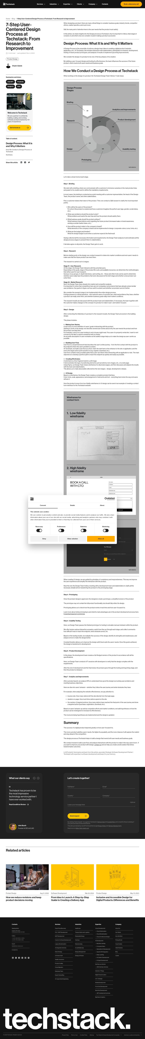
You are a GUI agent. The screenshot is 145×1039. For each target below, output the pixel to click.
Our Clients (118, 932)
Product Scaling (59, 963)
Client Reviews (119, 948)
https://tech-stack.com (82, 828)
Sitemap (92, 1035)
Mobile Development (100, 982)
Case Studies (118, 944)
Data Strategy (58, 951)
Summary (9, 155)
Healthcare (77, 928)
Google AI (10, 86)
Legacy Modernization (60, 944)
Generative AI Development (103, 949)
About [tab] (102, 505)
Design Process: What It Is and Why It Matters (19, 145)
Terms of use (74, 1035)
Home (8, 19)
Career (117, 955)
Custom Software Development (63, 940)
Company (92, 4)
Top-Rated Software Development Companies (108, 1035)
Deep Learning (100, 954)
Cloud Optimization (101, 931)
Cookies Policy (83, 1035)
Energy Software (79, 955)
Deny (44, 539)
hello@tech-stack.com (17, 946)
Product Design (12, 59)
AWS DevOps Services (102, 967)
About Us (117, 928)
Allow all (101, 539)
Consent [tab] (43, 505)
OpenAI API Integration (102, 952)
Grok (18, 86)
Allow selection (72, 539)
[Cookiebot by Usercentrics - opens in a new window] (106, 498)
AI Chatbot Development (102, 957)
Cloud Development (100, 928)
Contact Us (15, 950)
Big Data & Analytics (100, 997)
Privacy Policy (102, 826)
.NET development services (103, 993)
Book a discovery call (131, 4)
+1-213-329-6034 (18, 938)
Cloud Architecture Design (103, 936)
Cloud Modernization (101, 934)
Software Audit (59, 955)
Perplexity (20, 82)
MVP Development (59, 936)
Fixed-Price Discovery (60, 928)
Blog (13, 19)
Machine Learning (100, 943)
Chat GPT (10, 82)
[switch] (61, 530)
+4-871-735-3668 (18, 940)
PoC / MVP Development (61, 932)
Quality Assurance (59, 959)
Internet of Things (99, 971)
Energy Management (80, 951)
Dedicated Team (59, 971)
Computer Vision (100, 946)
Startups (77, 940)
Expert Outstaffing (59, 975)
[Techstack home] (9, 4)
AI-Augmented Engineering (61, 979)
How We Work (118, 936)
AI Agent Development (102, 960)
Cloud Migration (59, 967)
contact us (97, 745)
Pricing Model (118, 940)
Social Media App (79, 948)
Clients (79, 4)
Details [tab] (72, 505)
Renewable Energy (79, 936)
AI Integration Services (60, 948)
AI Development (99, 940)
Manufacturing (78, 944)
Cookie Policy (111, 822)
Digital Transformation (100, 974)
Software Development (59, 893)
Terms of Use (101, 822)
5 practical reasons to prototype (74, 614)
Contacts (105, 4)
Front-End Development (101, 986)
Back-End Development (101, 990)
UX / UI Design (98, 978)
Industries (53, 4)
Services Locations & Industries (132, 1035)
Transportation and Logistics (82, 932)
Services (40, 4)
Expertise (66, 4)
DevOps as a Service (100, 964)
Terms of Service (113, 826)
